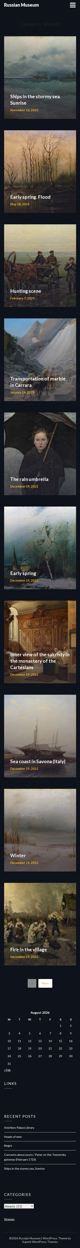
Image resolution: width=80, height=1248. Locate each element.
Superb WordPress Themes (40, 1241)
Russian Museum (21, 5)
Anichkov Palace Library (19, 1127)
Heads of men (13, 1136)
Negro (8, 1145)
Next (45, 983)
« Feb (7, 1070)
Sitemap (9, 1219)
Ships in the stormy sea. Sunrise (24, 1168)
